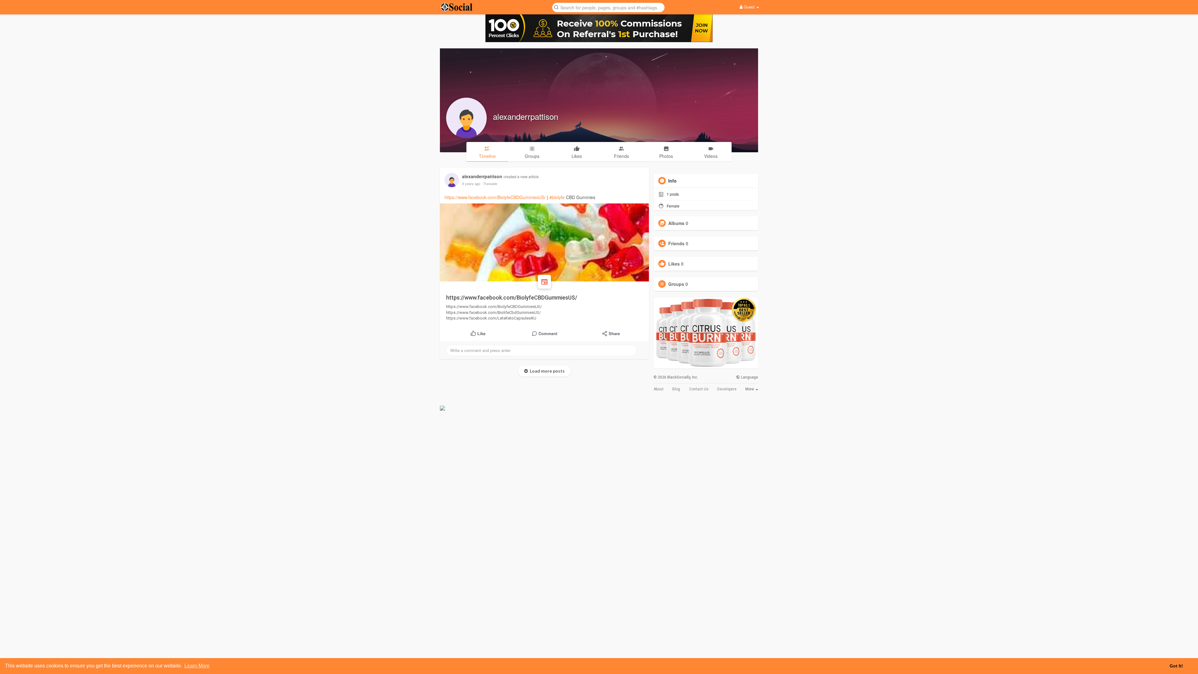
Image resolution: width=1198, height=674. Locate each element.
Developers (727, 389)
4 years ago (471, 183)
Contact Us (699, 389)
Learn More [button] (197, 665)
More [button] (750, 389)
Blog (676, 389)
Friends (676, 243)
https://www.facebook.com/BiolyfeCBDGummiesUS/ (495, 197)
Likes (674, 263)
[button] (608, 7)
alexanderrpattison (525, 116)
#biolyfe (557, 197)
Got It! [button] (1176, 665)
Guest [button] (749, 7)
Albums (676, 223)
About (659, 389)
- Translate (489, 183)
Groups (676, 283)
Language (749, 377)
